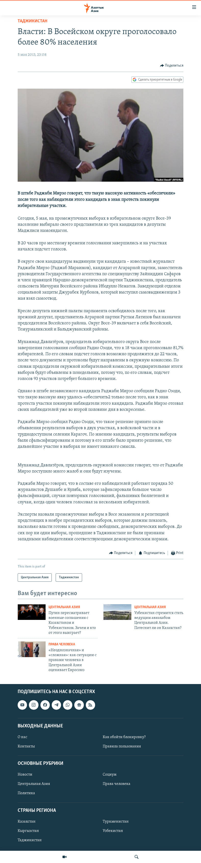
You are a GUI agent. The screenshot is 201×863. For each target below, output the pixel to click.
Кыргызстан (28, 831)
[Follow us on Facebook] (45, 704)
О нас (22, 737)
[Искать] (136, 857)
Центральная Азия (64, 607)
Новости (25, 775)
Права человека (62, 644)
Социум (109, 775)
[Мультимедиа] (64, 857)
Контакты (26, 746)
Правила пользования (122, 746)
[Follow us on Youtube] (22, 704)
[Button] (172, 65)
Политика (26, 793)
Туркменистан (116, 822)
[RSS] (90, 704)
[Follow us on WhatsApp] (67, 704)
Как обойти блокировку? (124, 737)
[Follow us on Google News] (79, 704)
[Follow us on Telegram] (56, 704)
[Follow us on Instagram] (33, 704)
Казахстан (27, 822)
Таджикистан (32, 21)
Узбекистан (113, 831)
